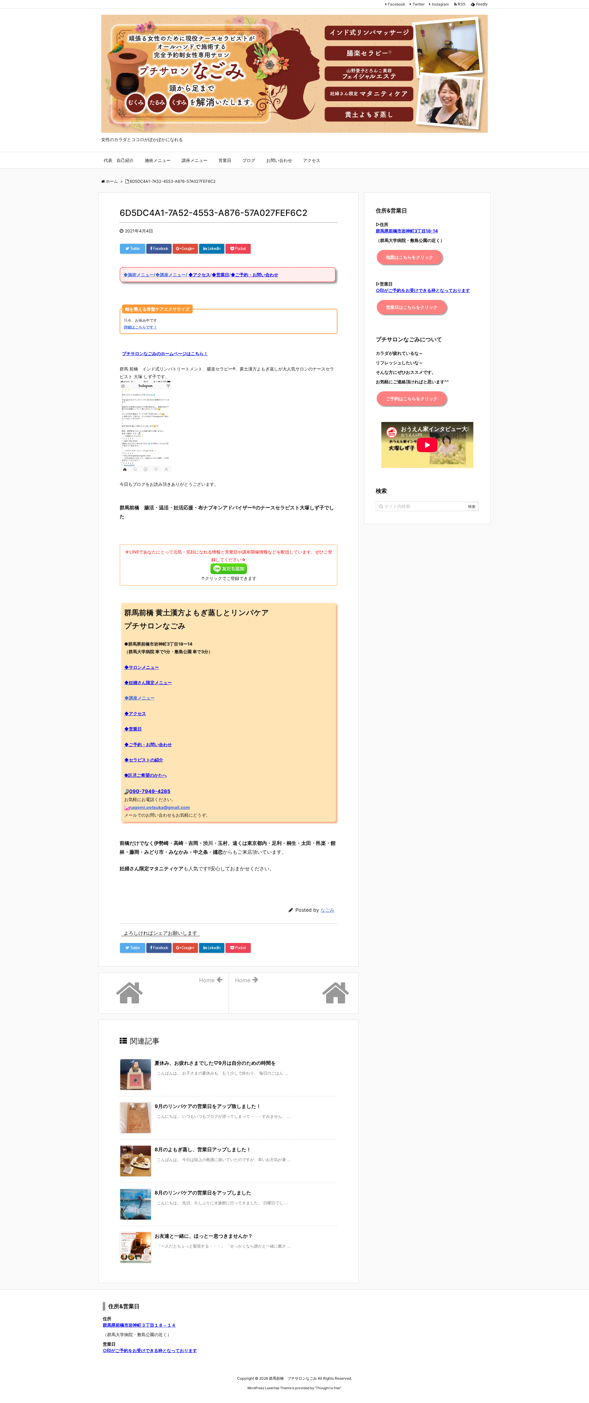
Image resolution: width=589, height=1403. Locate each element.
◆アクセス (199, 274)
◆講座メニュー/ (171, 274)
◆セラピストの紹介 (143, 759)
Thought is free (328, 1388)
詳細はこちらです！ (140, 327)
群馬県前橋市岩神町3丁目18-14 (407, 230)
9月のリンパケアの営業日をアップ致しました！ (208, 1106)
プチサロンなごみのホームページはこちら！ (165, 353)
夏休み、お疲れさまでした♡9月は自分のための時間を (215, 1063)
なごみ (327, 910)
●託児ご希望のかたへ (145, 775)
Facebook (396, 4)
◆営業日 (220, 274)
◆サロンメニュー (141, 667)
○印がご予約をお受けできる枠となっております (150, 1350)
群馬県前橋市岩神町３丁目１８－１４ (139, 1325)
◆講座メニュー (139, 697)
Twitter (419, 4)
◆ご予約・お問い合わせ (254, 274)
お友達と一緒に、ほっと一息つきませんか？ (204, 1236)
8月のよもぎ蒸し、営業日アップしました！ (203, 1149)
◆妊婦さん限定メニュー (148, 682)
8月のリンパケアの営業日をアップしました (203, 1193)
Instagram (440, 4)
